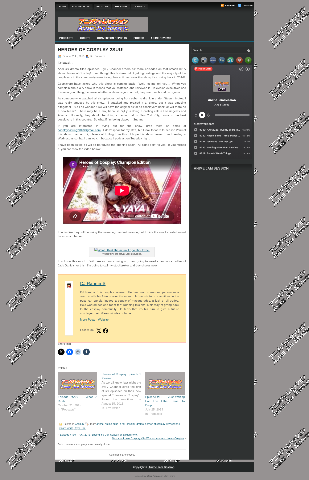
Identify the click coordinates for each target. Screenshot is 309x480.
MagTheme (169, 475)
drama (140, 424)
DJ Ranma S (93, 283)
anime (100, 424)
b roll (122, 424)
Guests (85, 38)
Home (62, 6)
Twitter (247, 5)
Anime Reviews (161, 38)
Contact (139, 6)
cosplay (131, 424)
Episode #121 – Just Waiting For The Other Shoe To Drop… (165, 401)
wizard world (66, 428)
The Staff (121, 6)
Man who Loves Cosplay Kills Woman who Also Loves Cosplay (148, 438)
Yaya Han (80, 428)
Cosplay (79, 424)
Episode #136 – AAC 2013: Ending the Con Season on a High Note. (98, 434)
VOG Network (81, 6)
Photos (138, 38)
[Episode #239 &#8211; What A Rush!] (77, 383)
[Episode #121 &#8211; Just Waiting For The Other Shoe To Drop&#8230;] (165, 383)
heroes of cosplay (155, 424)
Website (103, 319)
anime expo (111, 424)
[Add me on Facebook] (105, 330)
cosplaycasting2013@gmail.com (79, 130)
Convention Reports (112, 38)
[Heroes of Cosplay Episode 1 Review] (123, 391)
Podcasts (66, 38)
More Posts (87, 319)
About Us (102, 6)
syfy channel (173, 424)
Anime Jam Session (211, 168)
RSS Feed (230, 5)
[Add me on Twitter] (98, 330)
